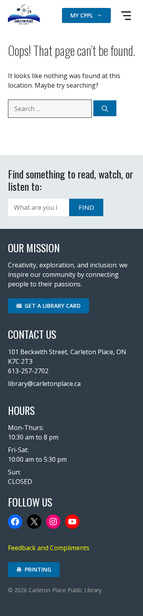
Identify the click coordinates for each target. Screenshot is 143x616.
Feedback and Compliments (48, 547)
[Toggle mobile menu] (126, 16)
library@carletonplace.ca (44, 383)
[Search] (104, 108)
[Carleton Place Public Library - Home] (24, 22)
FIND (86, 207)
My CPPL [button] (81, 15)
